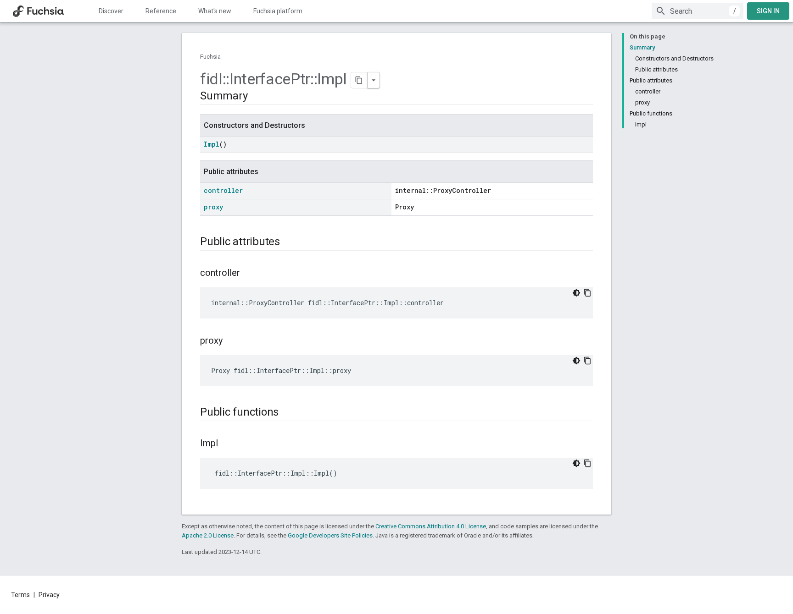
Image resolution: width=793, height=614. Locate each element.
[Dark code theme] (576, 292)
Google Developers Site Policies (330, 535)
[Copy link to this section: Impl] (227, 444)
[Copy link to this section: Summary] (256, 96)
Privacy (49, 594)
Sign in (768, 11)
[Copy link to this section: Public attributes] (289, 242)
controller (223, 190)
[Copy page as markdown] (359, 80)
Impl (211, 144)
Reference (160, 11)
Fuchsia (210, 56)
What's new (214, 11)
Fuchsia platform (277, 11)
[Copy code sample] (587, 292)
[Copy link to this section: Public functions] (288, 412)
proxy (213, 207)
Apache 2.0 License (208, 535)
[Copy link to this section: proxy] (232, 341)
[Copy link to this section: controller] (249, 273)
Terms (20, 594)
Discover (111, 11)
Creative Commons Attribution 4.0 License (430, 526)
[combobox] (697, 11)
